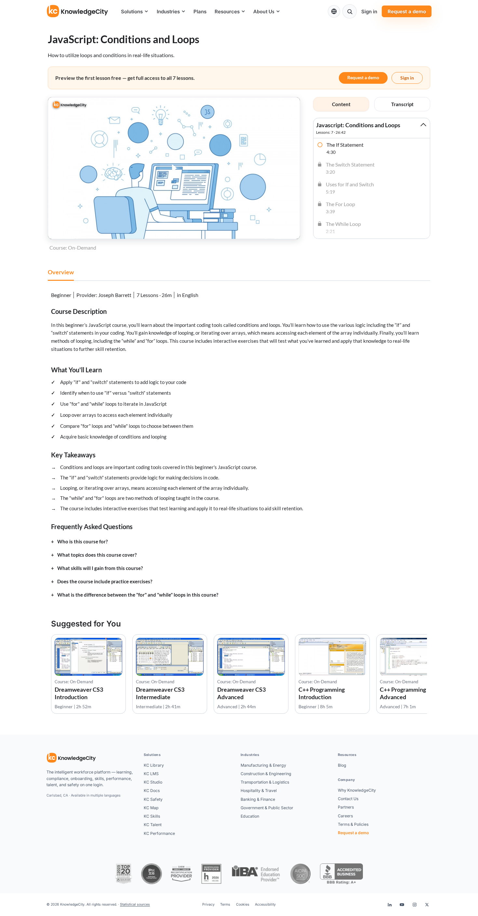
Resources (227, 11)
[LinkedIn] (389, 904)
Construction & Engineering (266, 773)
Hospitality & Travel (259, 790)
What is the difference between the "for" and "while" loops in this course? (137, 594)
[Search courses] (349, 11)
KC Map (151, 807)
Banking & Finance (258, 799)
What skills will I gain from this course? (100, 568)
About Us (263, 11)
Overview (61, 272)
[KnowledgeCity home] (77, 11)
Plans (199, 11)
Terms (225, 904)
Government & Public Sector (267, 807)
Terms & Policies (353, 824)
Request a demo (407, 11)
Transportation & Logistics (265, 782)
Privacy (208, 904)
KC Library (154, 765)
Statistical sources (135, 904)
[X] (427, 904)
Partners (346, 807)
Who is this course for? (82, 541)
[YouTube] (401, 904)
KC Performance (159, 833)
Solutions (132, 11)
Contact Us (348, 798)
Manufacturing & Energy (263, 765)
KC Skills (152, 816)
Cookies (242, 904)
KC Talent (153, 824)
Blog (342, 765)
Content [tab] (341, 104)
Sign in (369, 11)
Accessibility (265, 904)
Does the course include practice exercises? (104, 581)
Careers (345, 815)
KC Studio (153, 782)
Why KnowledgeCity (357, 790)
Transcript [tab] (402, 104)
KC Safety (153, 799)
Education (250, 816)
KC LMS (151, 773)
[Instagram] (414, 904)
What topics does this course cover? (97, 554)
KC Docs (152, 790)
